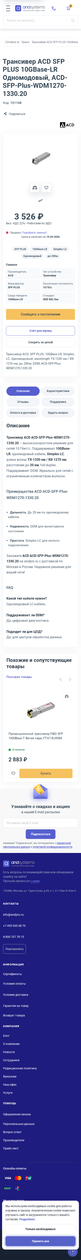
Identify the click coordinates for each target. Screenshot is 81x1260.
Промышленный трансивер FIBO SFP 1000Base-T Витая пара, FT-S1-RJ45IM (36, 736)
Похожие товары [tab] (19, 677)
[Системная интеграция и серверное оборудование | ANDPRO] (30, 8)
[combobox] (40, 20)
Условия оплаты (14, 983)
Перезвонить (14, 949)
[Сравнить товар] (34, 188)
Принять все (40, 1241)
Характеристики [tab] (58, 391)
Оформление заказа (17, 1114)
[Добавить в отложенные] (46, 188)
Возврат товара (14, 1015)
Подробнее (27, 1219)
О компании (11, 1044)
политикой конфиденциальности (52, 846)
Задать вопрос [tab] (58, 412)
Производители (13, 1140)
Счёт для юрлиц (40, 330)
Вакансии (9, 1076)
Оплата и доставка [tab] (23, 412)
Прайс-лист (11, 1148)
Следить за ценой (40, 342)
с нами (34, 881)
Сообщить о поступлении (40, 314)
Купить (46, 773)
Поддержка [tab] (58, 401)
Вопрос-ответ (12, 1132)
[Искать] (73, 20)
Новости (9, 1052)
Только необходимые (40, 1229)
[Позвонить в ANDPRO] (54, 8)
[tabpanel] (40, 533)
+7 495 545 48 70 (14, 925)
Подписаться (40, 834)
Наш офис (10, 1084)
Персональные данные (18, 1124)
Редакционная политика (20, 1068)
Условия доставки (15, 994)
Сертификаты (12, 974)
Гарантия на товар (16, 1005)
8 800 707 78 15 (13, 936)
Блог (6, 1035)
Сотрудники (11, 1060)
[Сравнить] (66, 696)
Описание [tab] (23, 391)
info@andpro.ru (13, 914)
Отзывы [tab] (23, 401)
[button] (8, 8)
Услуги (7, 1092)
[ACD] (67, 125)
